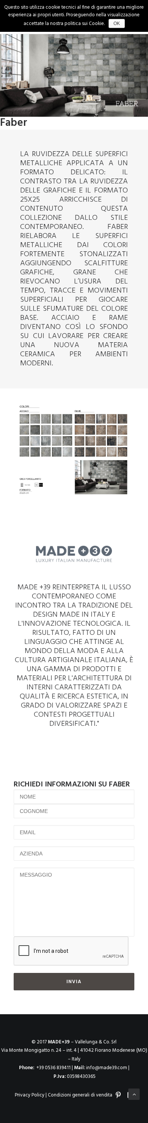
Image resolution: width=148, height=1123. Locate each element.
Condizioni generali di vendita (80, 1095)
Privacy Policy (29, 1095)
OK (116, 23)
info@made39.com (106, 1068)
